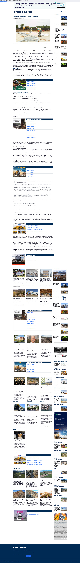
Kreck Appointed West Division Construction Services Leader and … (32, 344)
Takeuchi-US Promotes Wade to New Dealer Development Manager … (19, 427)
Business (42, 401)
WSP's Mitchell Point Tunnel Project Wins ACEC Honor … (18, 386)
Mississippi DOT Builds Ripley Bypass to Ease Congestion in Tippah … (56, 400)
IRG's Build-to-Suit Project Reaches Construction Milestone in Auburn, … (19, 359)
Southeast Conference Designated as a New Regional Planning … (19, 440)
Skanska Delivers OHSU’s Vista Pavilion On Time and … (32, 423)
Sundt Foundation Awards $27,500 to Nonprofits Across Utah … (19, 356)
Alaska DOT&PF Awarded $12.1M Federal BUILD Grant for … (46, 356)
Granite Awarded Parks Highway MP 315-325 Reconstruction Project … (32, 386)
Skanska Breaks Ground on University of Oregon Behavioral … (19, 344)
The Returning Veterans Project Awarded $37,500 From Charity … (19, 447)
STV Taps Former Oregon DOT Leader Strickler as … (32, 400)
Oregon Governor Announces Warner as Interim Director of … (32, 357)
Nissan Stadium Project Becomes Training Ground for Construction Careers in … (57, 446)
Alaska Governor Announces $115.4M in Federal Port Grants (32, 397)
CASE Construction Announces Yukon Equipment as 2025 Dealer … (19, 420)
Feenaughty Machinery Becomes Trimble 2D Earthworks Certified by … (19, 416)
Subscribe (28, 556)
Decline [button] (1, 1)
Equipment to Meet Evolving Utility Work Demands (56, 324)
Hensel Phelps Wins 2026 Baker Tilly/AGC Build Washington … (19, 389)
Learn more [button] (26, 0)
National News (57, 14)
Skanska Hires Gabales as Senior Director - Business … (32, 348)
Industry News (16, 267)
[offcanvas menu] (65, 12)
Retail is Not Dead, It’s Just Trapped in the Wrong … (57, 364)
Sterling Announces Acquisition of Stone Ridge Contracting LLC (46, 416)
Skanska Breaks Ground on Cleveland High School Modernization (31, 412)
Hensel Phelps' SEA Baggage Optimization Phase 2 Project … (19, 395)
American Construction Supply (33, 225)
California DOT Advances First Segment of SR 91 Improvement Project (57, 373)
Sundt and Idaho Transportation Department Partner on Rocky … (46, 344)
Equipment (15, 401)
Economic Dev (29, 401)
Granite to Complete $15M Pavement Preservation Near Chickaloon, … (32, 390)
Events (14, 429)
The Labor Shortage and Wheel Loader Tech (56, 291)
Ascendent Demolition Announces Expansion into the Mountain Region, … (46, 422)
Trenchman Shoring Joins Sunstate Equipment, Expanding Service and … (46, 426)
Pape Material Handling (31, 257)
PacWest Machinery (30, 121)
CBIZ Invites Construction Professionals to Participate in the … (46, 396)
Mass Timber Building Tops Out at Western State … (32, 420)
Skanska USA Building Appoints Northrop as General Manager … (19, 350)
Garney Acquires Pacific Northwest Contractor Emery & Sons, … (46, 419)
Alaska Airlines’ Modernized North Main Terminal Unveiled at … (32, 417)
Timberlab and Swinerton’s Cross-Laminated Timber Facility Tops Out (19, 444)
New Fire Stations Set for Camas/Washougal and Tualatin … (19, 347)
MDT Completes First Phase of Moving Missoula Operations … (32, 394)
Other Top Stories (16, 468)
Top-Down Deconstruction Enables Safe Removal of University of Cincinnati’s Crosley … (56, 382)
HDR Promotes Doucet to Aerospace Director (31, 351)
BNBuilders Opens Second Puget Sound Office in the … (46, 412)
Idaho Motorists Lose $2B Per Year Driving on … (46, 393)
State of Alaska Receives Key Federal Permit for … (45, 347)
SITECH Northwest (30, 168)
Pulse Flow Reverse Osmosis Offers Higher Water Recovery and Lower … (57, 473)
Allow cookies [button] (4, 1)
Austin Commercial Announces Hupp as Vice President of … (32, 354)
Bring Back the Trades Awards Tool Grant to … (46, 390)
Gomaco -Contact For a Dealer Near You (34, 229)
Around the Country (58, 343)
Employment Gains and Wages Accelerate (57, 47)
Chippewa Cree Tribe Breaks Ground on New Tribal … (18, 450)
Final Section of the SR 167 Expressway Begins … (45, 350)
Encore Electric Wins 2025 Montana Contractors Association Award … (19, 392)
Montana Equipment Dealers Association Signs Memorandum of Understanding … (19, 398)
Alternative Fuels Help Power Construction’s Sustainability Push (57, 36)
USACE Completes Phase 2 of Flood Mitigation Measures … (46, 353)
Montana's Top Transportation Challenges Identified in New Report (45, 386)
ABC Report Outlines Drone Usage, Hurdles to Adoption (57, 297)
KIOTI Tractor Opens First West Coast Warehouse (19, 452)
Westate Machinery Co (31, 81)
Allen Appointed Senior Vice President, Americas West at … (19, 353)
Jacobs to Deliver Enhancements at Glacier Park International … (33, 426)
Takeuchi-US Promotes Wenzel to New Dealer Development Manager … (19, 423)
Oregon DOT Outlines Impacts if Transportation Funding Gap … (46, 399)
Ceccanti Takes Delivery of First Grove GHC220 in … (19, 412)
